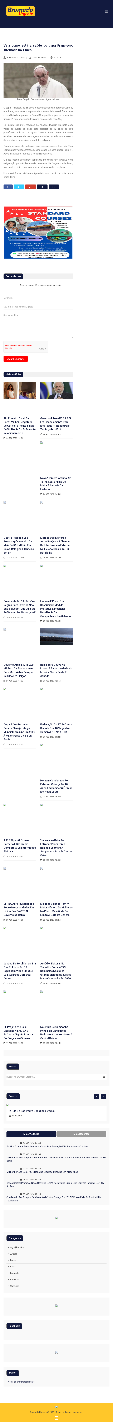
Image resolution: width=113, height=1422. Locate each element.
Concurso (14, 1286)
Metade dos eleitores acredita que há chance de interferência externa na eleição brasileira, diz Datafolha (55, 545)
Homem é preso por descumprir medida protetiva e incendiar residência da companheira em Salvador (56, 609)
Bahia (13, 1260)
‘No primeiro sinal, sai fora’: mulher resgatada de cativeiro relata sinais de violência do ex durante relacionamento (20, 426)
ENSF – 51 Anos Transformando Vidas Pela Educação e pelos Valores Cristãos (47, 1146)
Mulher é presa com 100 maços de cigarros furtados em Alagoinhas (42, 1172)
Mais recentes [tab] (81, 1134)
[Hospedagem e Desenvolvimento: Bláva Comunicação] (56, 1418)
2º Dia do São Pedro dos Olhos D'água (32, 1110)
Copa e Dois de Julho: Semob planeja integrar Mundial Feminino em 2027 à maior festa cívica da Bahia (19, 732)
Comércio (14, 1279)
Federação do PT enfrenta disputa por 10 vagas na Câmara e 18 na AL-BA (56, 728)
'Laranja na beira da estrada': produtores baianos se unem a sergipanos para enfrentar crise (56, 848)
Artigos (13, 1254)
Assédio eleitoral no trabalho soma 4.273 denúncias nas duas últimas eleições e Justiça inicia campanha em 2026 (55, 971)
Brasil (12, 1266)
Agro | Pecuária (17, 1247)
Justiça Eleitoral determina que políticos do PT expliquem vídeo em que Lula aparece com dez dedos (20, 971)
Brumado (14, 1273)
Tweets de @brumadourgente (20, 1382)
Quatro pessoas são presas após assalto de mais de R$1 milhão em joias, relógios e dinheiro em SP (19, 545)
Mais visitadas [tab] (31, 1134)
